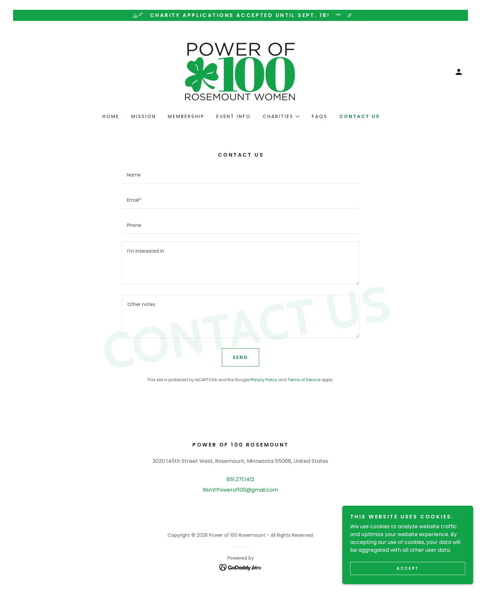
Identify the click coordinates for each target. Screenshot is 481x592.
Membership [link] (186, 116)
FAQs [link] (320, 116)
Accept (408, 568)
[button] (458, 71)
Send (241, 357)
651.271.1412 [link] (240, 479)
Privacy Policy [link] (263, 379)
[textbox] (240, 174)
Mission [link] (143, 116)
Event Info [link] (233, 116)
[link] (240, 71)
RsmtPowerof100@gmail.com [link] (240, 490)
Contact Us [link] (359, 116)
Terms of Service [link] (304, 379)
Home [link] (110, 116)
